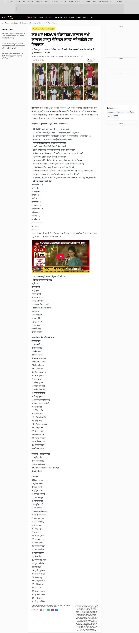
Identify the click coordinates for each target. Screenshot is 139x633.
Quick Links (112, 108)
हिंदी (24, 1)
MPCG (112, 1)
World (10, 1)
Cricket (39, 1)
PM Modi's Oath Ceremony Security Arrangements (87, 624)
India (42, 606)
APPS (95, 1)
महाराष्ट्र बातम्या (111, 112)
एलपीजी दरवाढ (130, 112)
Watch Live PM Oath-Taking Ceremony (86, 608)
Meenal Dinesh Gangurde (48, 56)
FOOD (46, 1)
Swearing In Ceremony (90, 617)
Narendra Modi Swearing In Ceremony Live (86, 610)
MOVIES (30, 1)
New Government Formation (85, 630)
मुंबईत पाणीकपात (121, 112)
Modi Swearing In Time (86, 625)
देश (46, 17)
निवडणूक (61, 56)
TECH (71, 1)
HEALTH (63, 1)
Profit (18, 1)
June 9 (89, 621)
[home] (11, 16)
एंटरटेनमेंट (72, 17)
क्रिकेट (79, 17)
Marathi (120, 1)
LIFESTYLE (54, 1)
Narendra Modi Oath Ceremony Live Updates (86, 614)
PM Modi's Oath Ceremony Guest (88, 627)
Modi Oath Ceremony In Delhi (87, 628)
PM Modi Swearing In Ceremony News (85, 620)
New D (94, 631)
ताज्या (41, 17)
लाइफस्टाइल (58, 17)
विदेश (65, 17)
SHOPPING (86, 1)
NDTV (4, 1)
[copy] (97, 60)
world (55, 606)
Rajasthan (103, 1)
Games (77, 1)
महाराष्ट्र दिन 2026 (112, 116)
